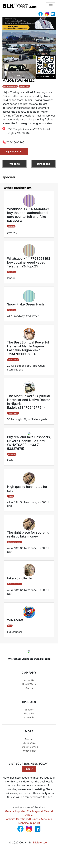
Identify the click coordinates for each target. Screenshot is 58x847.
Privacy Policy (29, 750)
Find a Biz (29, 713)
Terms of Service (29, 746)
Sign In (29, 688)
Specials (29, 709)
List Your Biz (29, 717)
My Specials (29, 743)
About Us (29, 680)
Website (14, 163)
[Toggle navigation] (50, 5)
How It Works (29, 684)
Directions (43, 163)
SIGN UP (29, 768)
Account (29, 739)
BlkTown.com (41, 842)
